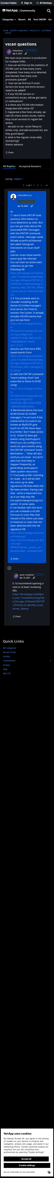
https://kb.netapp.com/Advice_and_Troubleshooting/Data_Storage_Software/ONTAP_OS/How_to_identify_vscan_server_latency (28, 601)
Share (9, 152)
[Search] (49, 11)
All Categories (9, 648)
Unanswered (27, 660)
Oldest (17, 179)
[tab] (9, 166)
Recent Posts (9, 652)
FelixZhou (18, 50)
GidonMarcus (25, 195)
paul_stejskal (27, 574)
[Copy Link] (26, 53)
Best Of (6, 673)
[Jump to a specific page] (46, 185)
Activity (6, 656)
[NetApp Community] (18, 11)
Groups (6, 664)
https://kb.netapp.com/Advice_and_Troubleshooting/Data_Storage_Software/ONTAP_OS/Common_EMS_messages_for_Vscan (26, 363)
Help (5, 669)
